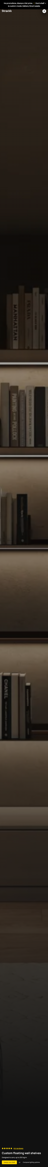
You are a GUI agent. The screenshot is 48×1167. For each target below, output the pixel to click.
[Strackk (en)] (7, 11)
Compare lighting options (31, 1162)
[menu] (44, 11)
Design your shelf (9, 1162)
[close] (45, 3)
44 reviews (18, 1148)
